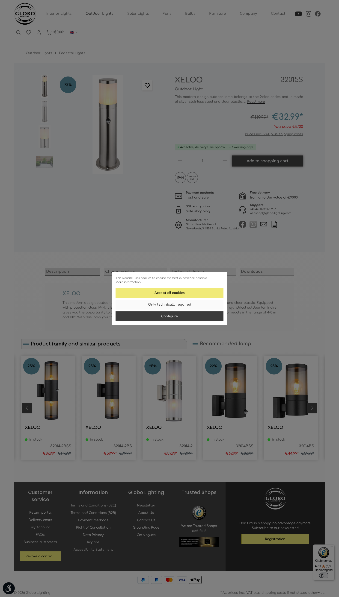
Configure (169, 316)
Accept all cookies (170, 293)
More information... (129, 282)
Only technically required (169, 304)
